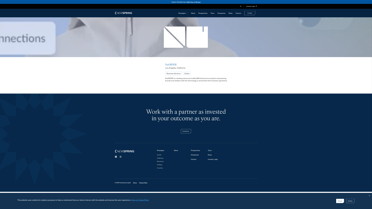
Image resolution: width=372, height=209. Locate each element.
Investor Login (250, 6)
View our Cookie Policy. (140, 200)
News (230, 13)
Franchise (160, 168)
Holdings (159, 165)
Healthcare (160, 158)
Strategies (182, 13)
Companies (221, 13)
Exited (186, 73)
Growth (159, 155)
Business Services (174, 73)
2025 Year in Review (193, 2)
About (193, 13)
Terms (135, 183)
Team (212, 13)
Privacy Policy (143, 183)
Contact (193, 159)
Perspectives (202, 13)
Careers (238, 13)
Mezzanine (160, 161)
